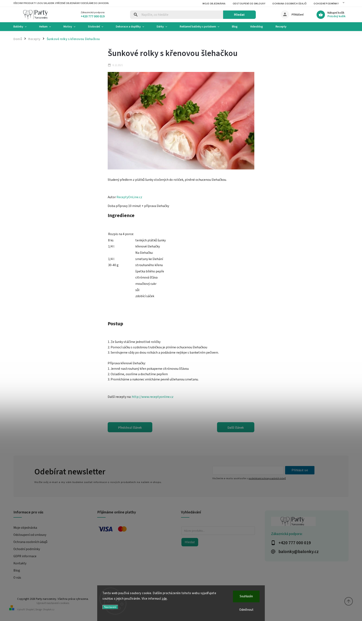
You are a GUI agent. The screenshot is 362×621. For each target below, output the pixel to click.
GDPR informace (24, 556)
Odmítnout (246, 610)
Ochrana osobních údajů (289, 3)
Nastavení (110, 607)
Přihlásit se (300, 470)
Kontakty (19, 563)
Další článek (236, 427)
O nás (17, 577)
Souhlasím (246, 596)
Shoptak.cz (48, 609)
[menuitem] (23, 26)
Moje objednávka (214, 3)
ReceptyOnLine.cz (129, 197)
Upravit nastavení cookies (53, 603)
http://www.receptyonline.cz (152, 396)
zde (164, 598)
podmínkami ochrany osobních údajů (267, 478)
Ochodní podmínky (326, 3)
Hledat (239, 14)
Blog (16, 570)
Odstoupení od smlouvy (249, 3)
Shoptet (30, 609)
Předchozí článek (130, 427)
